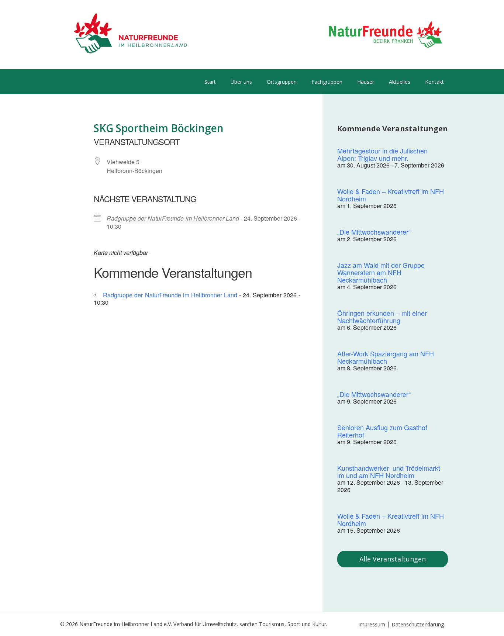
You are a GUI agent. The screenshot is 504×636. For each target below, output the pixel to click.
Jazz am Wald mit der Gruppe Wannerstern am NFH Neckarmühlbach (381, 272)
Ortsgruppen (282, 81)
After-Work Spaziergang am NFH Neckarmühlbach (385, 357)
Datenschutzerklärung (417, 624)
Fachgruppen (326, 81)
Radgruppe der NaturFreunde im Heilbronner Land (173, 218)
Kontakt (434, 81)
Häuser (365, 81)
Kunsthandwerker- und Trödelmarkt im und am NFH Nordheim (388, 471)
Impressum (371, 624)
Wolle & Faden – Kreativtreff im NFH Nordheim (390, 194)
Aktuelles (399, 81)
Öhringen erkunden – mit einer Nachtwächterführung (382, 316)
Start (210, 81)
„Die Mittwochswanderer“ (374, 231)
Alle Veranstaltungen (392, 558)
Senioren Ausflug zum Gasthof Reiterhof (382, 431)
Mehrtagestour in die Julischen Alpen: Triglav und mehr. (382, 154)
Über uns (241, 81)
